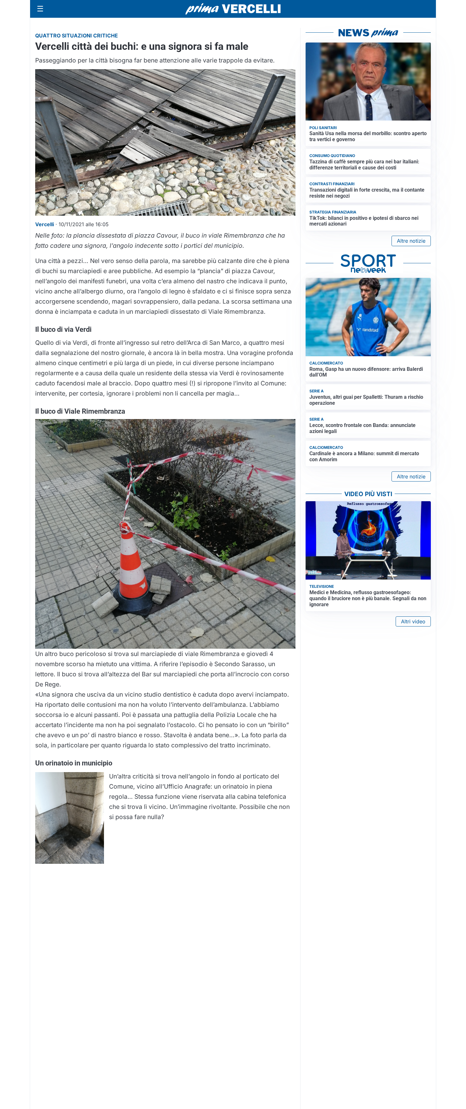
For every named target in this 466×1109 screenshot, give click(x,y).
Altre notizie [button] (411, 241)
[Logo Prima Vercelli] (233, 9)
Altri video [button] (413, 621)
